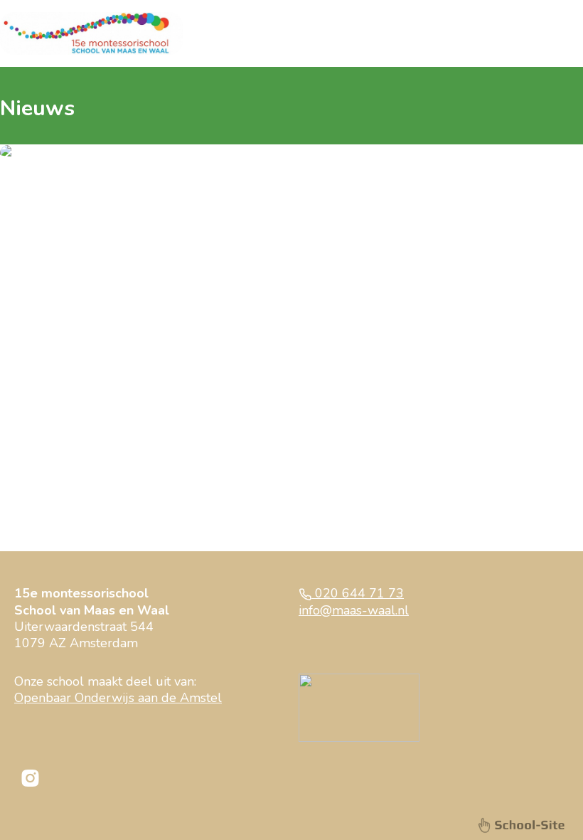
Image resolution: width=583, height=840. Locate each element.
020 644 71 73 (357, 593)
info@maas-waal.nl (354, 610)
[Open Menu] (568, 33)
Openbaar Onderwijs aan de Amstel (118, 697)
